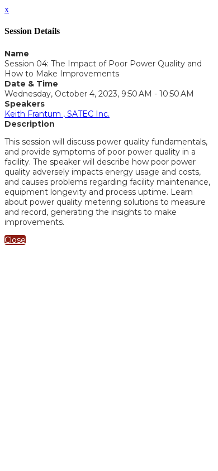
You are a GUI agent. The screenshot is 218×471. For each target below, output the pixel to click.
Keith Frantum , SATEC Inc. (57, 114)
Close (15, 240)
